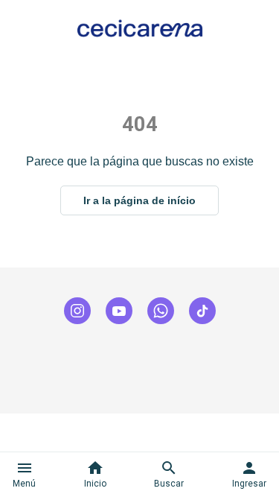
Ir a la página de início (139, 200)
